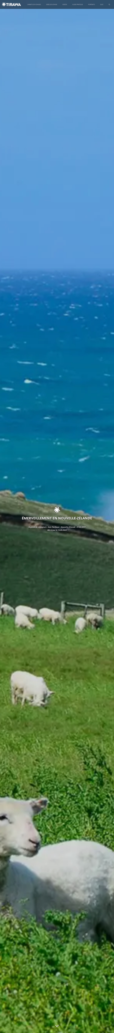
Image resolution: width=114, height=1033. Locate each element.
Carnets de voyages (34, 4)
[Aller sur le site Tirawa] (11, 4)
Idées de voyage (51, 4)
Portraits (91, 4)
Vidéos (64, 4)
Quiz (101, 4)
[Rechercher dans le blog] (109, 4)
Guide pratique (77, 4)
